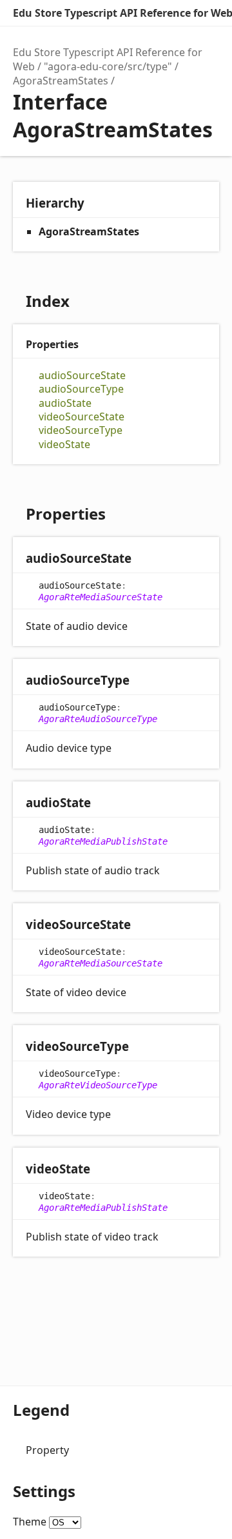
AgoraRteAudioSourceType (98, 719)
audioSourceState (82, 375)
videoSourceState (81, 417)
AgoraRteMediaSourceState (100, 597)
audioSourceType (81, 389)
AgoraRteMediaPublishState (103, 841)
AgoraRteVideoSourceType (98, 1085)
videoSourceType (80, 430)
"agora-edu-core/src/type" (108, 66)
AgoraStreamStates (60, 81)
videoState (64, 444)
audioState (65, 403)
